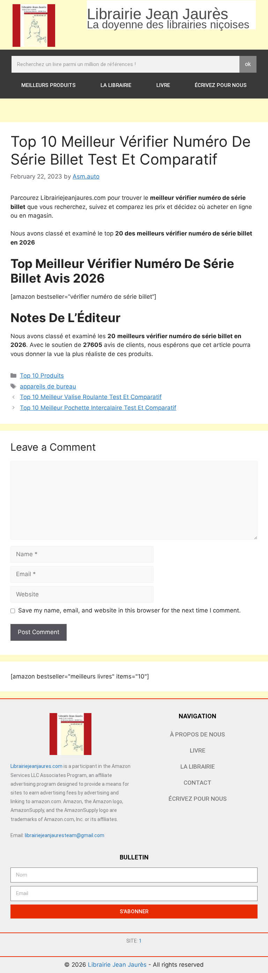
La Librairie (115, 85)
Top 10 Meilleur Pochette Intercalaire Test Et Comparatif (98, 407)
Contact (197, 782)
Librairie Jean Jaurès (118, 964)
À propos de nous (197, 734)
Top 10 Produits (42, 375)
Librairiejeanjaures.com (36, 766)
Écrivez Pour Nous (221, 85)
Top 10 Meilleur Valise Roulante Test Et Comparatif (91, 396)
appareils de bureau (48, 386)
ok (248, 64)
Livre (163, 85)
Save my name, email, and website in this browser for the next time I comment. (129, 610)
